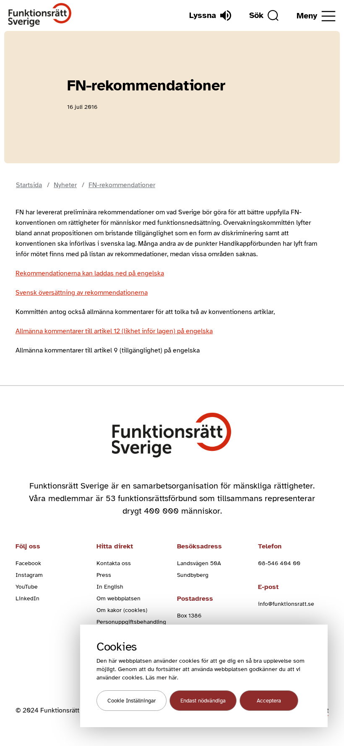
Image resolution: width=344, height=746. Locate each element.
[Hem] (40, 15)
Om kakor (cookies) (121, 610)
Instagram (29, 575)
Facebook (28, 563)
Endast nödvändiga (203, 700)
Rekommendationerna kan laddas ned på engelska (90, 273)
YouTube (27, 586)
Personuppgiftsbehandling (131, 621)
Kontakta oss (113, 563)
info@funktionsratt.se (286, 603)
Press (103, 575)
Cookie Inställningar (131, 700)
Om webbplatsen (118, 598)
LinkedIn (27, 598)
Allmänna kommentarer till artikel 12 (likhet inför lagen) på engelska (114, 331)
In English (109, 586)
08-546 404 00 (279, 563)
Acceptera (269, 700)
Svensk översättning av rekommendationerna (82, 292)
